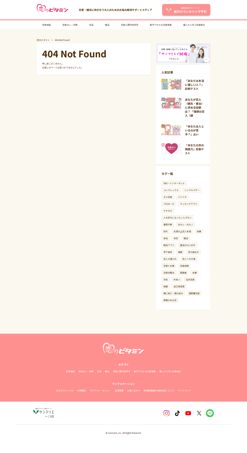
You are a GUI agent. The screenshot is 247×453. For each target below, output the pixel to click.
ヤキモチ (167, 210)
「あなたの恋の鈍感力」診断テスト (194, 149)
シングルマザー (192, 190)
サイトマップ (184, 390)
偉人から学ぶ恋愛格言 (194, 24)
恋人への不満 (188, 258)
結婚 (165, 286)
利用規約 (81, 390)
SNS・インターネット (174, 183)
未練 (194, 272)
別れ (165, 231)
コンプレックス (171, 190)
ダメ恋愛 (167, 196)
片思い (177, 279)
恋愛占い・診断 (70, 24)
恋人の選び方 (169, 258)
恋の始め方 (193, 251)
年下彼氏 (167, 251)
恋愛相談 (46, 24)
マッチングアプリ (188, 203)
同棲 (199, 231)
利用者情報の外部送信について (159, 390)
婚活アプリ (168, 245)
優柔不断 (167, 224)
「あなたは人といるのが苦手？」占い (194, 130)
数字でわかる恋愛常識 (161, 24)
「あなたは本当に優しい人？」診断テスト (194, 85)
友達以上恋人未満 (182, 231)
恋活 (91, 24)
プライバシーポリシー (100, 390)
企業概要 (119, 390)
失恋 (176, 238)
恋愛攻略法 (168, 272)
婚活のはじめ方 (187, 245)
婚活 (107, 24)
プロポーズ (168, 203)
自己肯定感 (179, 286)
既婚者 (183, 272)
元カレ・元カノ (185, 224)
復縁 (180, 251)
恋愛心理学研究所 (129, 24)
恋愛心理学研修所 (121, 371)
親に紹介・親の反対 (173, 293)
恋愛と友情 (168, 265)
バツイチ (182, 196)
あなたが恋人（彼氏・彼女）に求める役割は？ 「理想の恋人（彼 (195, 107)
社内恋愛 (190, 279)
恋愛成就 (184, 265)
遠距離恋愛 (194, 293)
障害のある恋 (169, 300)
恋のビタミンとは (65, 390)
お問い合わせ (133, 390)
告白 (165, 238)
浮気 (165, 279)
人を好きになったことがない (177, 217)
